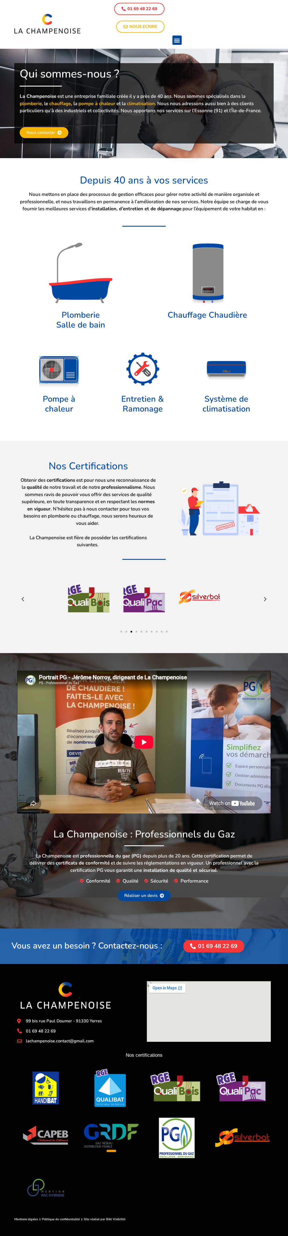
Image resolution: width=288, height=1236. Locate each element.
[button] (177, 40)
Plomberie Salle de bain (80, 319)
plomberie (31, 103)
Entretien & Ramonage (142, 403)
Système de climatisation (226, 403)
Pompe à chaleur (59, 403)
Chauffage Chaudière (207, 314)
